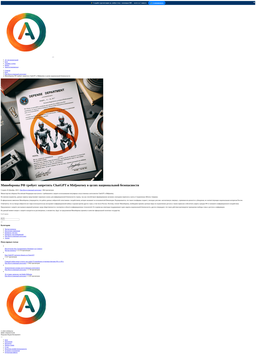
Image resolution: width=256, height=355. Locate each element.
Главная (7, 70)
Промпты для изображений (14, 234)
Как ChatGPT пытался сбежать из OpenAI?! (19, 255)
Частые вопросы (10, 229)
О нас (7, 347)
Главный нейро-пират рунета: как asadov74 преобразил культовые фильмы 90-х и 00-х (34, 261)
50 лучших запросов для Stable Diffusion (18, 274)
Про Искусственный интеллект (15, 74)
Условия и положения (12, 351)
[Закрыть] (254, 2)
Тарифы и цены (10, 63)
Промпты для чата (11, 233)
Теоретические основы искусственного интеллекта (22, 268)
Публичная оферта (11, 352)
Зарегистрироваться (11, 67)
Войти (7, 65)
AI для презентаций (11, 60)
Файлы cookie (9, 345)
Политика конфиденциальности (16, 349)
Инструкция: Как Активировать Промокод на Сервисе (23, 249)
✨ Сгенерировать (157, 3)
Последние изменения (12, 231)
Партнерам (8, 342)
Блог (6, 62)
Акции (7, 238)
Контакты (8, 343)
